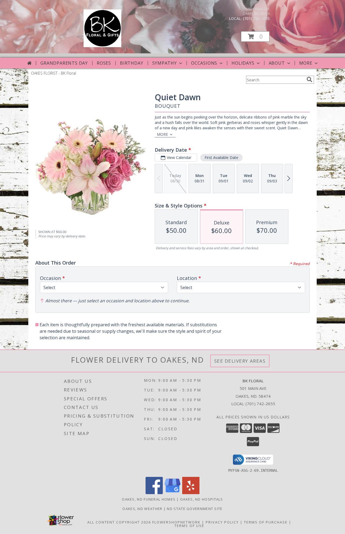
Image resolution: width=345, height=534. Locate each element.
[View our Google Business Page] (172, 492)
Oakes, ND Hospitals (201, 499)
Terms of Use (189, 525)
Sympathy (164, 63)
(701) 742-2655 (256, 18)
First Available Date (221, 157)
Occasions (204, 63)
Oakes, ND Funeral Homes (148, 499)
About (277, 63)
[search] (309, 79)
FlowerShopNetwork (176, 522)
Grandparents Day (64, 63)
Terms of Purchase (266, 522)
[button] (255, 36)
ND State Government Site (194, 508)
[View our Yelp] (190, 492)
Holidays (243, 63)
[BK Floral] (102, 45)
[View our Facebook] (154, 492)
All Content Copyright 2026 (119, 522)
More (305, 63)
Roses (104, 63)
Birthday (131, 63)
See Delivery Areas (240, 361)
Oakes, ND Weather (142, 508)
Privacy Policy (222, 522)
